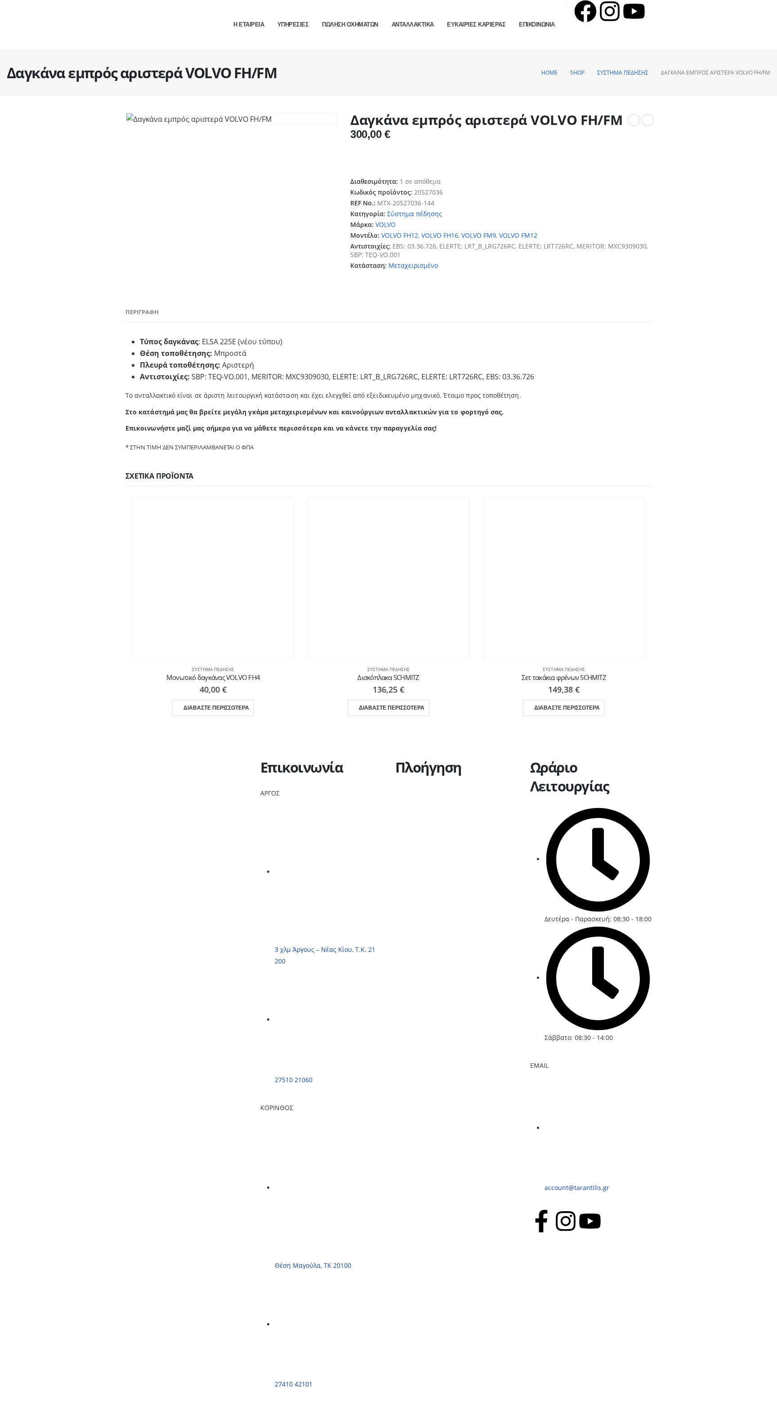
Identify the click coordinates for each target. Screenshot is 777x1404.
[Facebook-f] (541, 1221)
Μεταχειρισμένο (413, 265)
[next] (647, 120)
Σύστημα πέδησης (414, 213)
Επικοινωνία (414, 846)
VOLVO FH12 (399, 235)
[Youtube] (634, 11)
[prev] (634, 120)
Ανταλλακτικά (415, 825)
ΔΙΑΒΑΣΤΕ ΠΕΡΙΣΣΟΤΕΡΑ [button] (216, 708)
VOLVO (385, 224)
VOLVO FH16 (439, 235)
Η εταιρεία (411, 792)
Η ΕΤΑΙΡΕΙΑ (248, 24)
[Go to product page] (213, 577)
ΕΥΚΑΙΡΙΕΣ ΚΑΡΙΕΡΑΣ (476, 24)
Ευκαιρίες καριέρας (424, 835)
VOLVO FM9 (478, 235)
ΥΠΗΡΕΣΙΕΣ (293, 24)
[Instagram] (609, 11)
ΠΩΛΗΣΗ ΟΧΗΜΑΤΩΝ (350, 24)
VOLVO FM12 (518, 235)
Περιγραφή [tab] (142, 312)
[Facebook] (585, 11)
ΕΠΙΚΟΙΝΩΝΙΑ (537, 24)
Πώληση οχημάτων (424, 814)
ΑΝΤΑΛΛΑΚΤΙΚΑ (413, 24)
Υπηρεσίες (410, 803)
